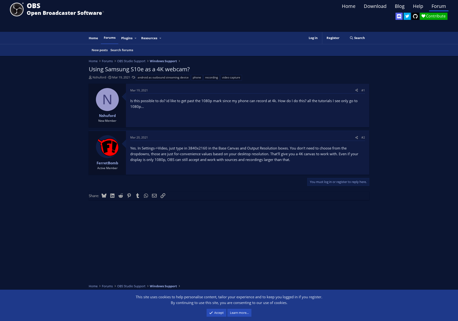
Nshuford (99, 77)
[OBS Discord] (399, 16)
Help (418, 6)
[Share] (357, 90)
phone (197, 77)
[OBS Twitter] (407, 16)
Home (348, 6)
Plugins (126, 38)
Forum (439, 6)
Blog (400, 6)
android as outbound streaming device (163, 77)
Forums (109, 37)
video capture (231, 77)
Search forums (121, 50)
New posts (100, 50)
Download (375, 6)
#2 (363, 137)
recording (211, 77)
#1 (363, 90)
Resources (149, 38)
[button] (136, 38)
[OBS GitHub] (415, 16)
